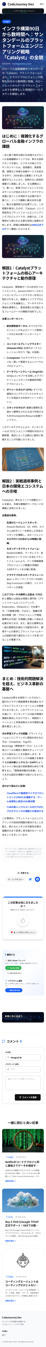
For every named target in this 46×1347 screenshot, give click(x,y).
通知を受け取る (15, 990)
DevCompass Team (23, 63)
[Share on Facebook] (37, 879)
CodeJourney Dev (21, 4)
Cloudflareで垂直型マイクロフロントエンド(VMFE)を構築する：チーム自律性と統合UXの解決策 (25, 797)
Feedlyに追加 (14, 968)
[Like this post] (23, 920)
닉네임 (8, 1052)
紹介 (42, 4)
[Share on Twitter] (30, 879)
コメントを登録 (29, 1097)
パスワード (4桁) (12, 1064)
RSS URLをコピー (16, 973)
